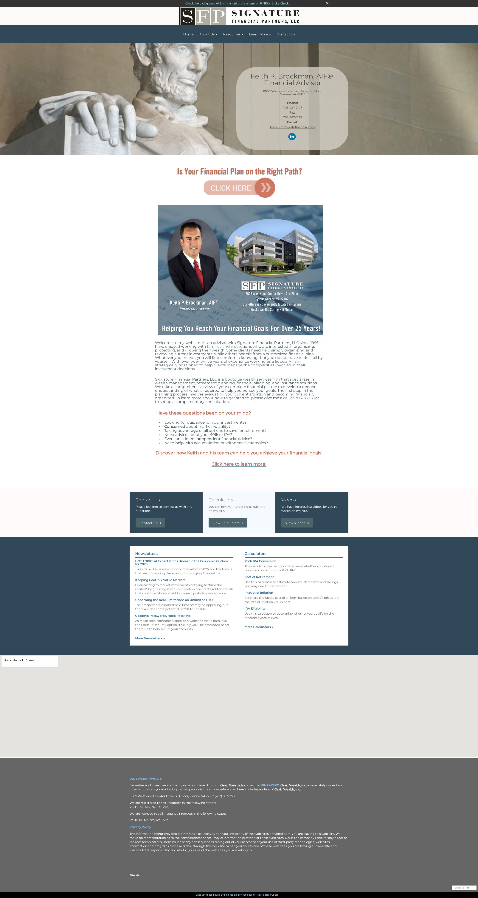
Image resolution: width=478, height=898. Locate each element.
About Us (207, 34)
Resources (231, 34)
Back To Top (462, 887)
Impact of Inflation (259, 592)
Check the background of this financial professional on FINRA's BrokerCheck (237, 3)
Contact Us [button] (148, 523)
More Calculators (259, 627)
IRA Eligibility (255, 608)
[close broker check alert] (327, 3)
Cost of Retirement (259, 577)
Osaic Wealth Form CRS (146, 778)
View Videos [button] (295, 523)
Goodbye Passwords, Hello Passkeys (162, 616)
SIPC (275, 785)
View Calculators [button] (226, 523)
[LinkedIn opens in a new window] (292, 137)
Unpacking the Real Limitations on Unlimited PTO (174, 600)
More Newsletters (150, 638)
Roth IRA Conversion (260, 561)
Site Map (136, 875)
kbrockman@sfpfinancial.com (292, 127)
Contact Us (286, 34)
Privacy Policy (140, 827)
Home (188, 34)
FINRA (266, 785)
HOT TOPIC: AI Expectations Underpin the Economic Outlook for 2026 (182, 562)
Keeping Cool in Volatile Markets (160, 580)
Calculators (255, 553)
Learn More (258, 34)
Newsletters (146, 553)
